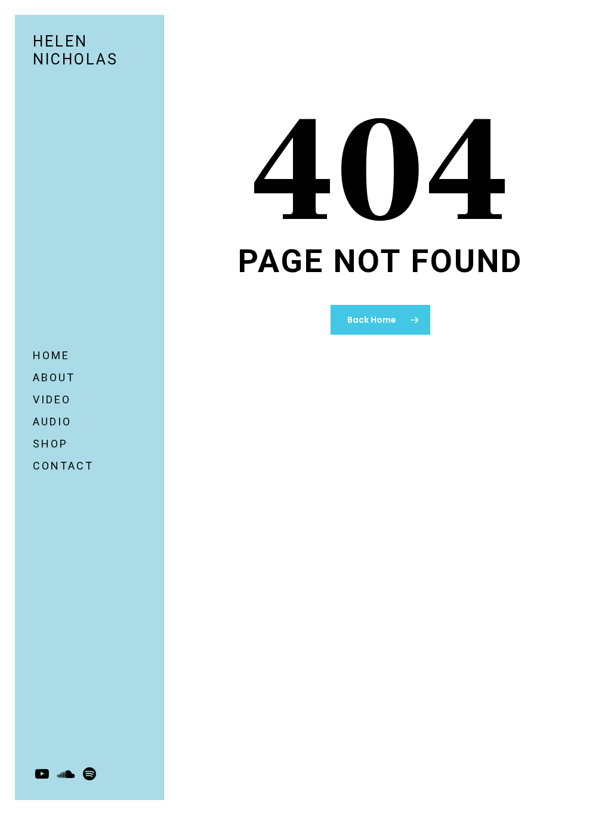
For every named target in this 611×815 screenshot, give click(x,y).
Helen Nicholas (75, 50)
